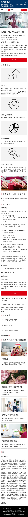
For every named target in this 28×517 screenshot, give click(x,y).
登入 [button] (24, 9)
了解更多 (12, 6)
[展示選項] (2, 10)
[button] (14, 320)
